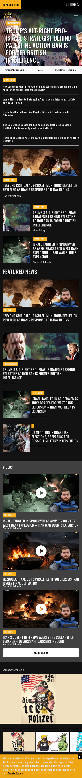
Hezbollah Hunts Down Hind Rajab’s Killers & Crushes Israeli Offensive (36, 113)
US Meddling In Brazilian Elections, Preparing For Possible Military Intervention (54, 437)
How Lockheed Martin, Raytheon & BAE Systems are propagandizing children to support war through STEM (40, 88)
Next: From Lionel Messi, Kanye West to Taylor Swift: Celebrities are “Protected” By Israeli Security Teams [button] (66, 70)
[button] (72, 4)
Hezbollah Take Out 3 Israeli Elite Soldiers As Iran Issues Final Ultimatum (41, 581)
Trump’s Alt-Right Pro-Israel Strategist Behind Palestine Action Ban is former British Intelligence (55, 218)
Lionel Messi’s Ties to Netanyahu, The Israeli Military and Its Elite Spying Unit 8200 (39, 101)
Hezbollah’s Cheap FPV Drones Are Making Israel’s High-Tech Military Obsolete (41, 139)
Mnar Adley (39, 230)
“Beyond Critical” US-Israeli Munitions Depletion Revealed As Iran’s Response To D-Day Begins (40, 187)
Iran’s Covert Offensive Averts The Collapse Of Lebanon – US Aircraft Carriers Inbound (38, 639)
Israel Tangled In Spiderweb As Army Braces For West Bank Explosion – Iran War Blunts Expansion (35, 45)
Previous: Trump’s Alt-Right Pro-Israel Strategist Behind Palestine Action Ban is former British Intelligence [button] (15, 70)
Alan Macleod (39, 445)
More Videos (41, 653)
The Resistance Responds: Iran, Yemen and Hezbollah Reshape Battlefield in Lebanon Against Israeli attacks (37, 126)
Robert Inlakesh (12, 196)
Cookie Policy (15, 773)
